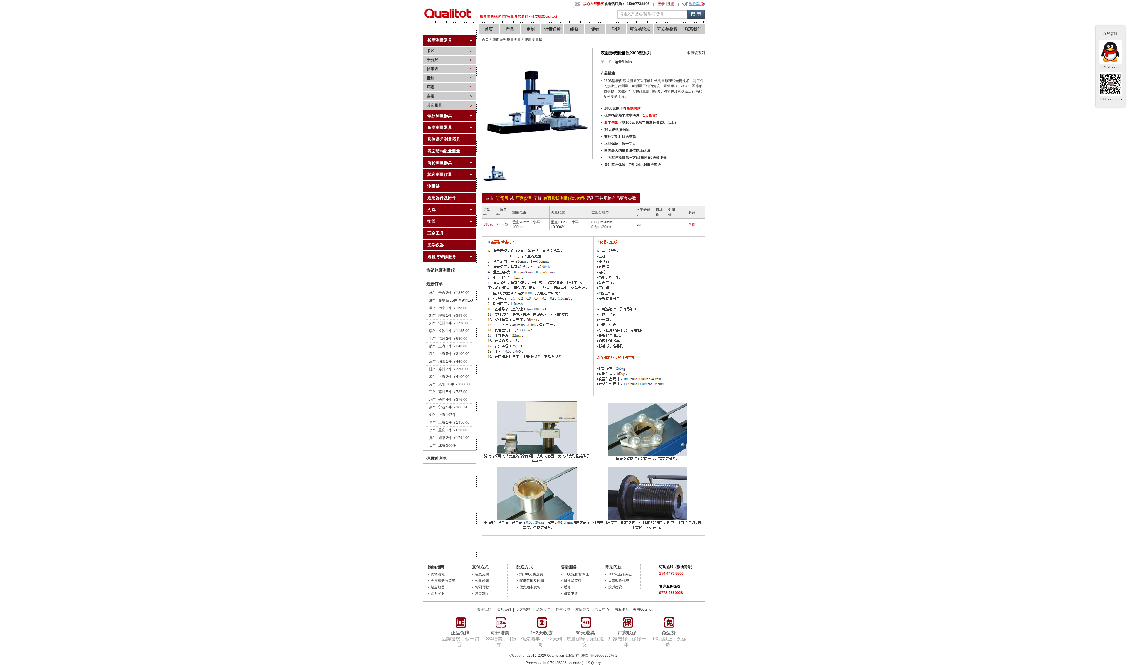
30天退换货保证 (617, 129)
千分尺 (432, 60)
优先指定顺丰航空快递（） (631, 115)
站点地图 (438, 587)
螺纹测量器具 (439, 115)
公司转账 (482, 581)
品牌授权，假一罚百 (460, 638)
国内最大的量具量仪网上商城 (627, 151)
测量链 (433, 186)
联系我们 (693, 29)
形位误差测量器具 (443, 139)
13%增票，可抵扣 (500, 638)
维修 (574, 29)
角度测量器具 (439, 127)
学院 (616, 29)
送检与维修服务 (441, 256)
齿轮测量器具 (439, 162)
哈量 (618, 62)
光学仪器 (435, 245)
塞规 (430, 96)
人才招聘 (523, 609)
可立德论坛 (640, 29)
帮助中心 (602, 609)
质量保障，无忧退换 (585, 638)
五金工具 (435, 233)
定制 (530, 29)
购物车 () (697, 4)
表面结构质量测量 (443, 151)
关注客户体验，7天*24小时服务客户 (632, 165)
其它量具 (434, 105)
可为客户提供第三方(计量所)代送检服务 (635, 158)
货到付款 (482, 587)
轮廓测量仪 (533, 39)
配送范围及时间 (531, 581)
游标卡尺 (622, 609)
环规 (430, 87)
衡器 (431, 221)
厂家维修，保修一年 (627, 638)
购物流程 (438, 574)
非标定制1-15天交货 (620, 136)
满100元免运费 (531, 574)
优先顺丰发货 (529, 587)
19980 (488, 225)
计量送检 (552, 29)
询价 (691, 224)
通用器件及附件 (441, 198)
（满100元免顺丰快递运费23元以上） (641, 122)
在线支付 (482, 574)
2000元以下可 (622, 108)
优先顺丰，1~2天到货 (541, 638)
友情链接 (582, 609)
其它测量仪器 (439, 174)
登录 (661, 4)
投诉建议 (615, 587)
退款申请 (571, 594)
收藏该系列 (696, 53)
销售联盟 (563, 609)
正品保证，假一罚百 (620, 144)
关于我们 (484, 609)
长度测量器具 (439, 40)
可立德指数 (667, 29)
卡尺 (430, 50)
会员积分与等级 (443, 581)
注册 (670, 4)
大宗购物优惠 (618, 581)
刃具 (431, 209)
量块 (430, 78)
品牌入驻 (543, 609)
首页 (489, 29)
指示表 (432, 69)
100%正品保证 (620, 574)
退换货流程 (572, 581)
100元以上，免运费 (668, 638)
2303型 (502, 224)
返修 (567, 587)
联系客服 (438, 594)
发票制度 (482, 594)
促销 (595, 29)
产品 (510, 29)
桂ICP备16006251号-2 (598, 656)
